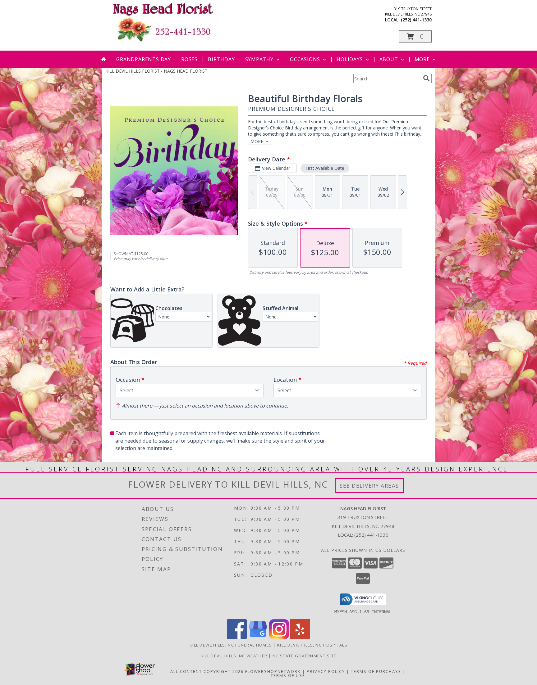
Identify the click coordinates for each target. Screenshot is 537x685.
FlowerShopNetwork (273, 671)
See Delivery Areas (369, 485)
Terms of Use (288, 675)
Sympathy (259, 59)
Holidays (350, 59)
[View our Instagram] (279, 637)
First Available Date (324, 168)
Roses (189, 59)
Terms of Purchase (376, 671)
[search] (426, 78)
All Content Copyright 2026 (207, 671)
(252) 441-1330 (416, 20)
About (388, 59)
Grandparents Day (143, 59)
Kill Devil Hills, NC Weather (234, 656)
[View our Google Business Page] (258, 637)
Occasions (305, 59)
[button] (415, 36)
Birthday (221, 59)
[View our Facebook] (237, 637)
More (422, 59)
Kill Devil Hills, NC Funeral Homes (231, 645)
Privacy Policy (326, 671)
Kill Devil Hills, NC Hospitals (312, 645)
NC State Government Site (304, 656)
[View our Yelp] (300, 637)
